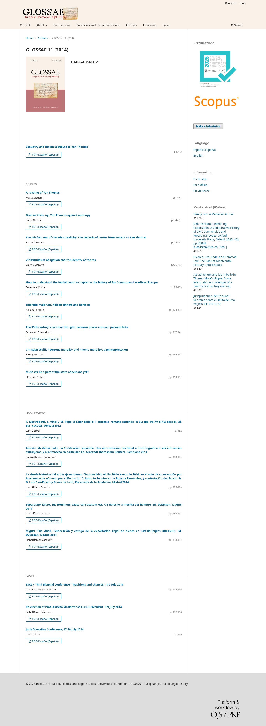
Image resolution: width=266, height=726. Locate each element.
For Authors (200, 185)
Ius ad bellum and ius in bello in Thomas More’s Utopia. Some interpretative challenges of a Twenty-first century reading (214, 280)
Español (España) (204, 150)
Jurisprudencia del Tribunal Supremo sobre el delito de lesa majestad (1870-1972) (214, 300)
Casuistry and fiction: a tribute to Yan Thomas (57, 147)
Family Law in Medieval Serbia (213, 214)
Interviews (150, 25)
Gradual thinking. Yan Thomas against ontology (58, 215)
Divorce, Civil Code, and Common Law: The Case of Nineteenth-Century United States (215, 261)
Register (230, 3)
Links (166, 25)
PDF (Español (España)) (45, 154)
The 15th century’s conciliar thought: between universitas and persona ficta (77, 327)
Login (242, 3)
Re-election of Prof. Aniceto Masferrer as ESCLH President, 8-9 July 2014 (74, 607)
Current (25, 25)
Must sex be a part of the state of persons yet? (57, 372)
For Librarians (201, 190)
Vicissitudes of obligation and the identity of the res (61, 260)
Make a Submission (208, 126)
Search (238, 25)
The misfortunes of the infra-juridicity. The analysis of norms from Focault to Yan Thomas (86, 237)
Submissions (62, 25)
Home (29, 38)
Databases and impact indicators (97, 25)
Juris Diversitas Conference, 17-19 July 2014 (55, 629)
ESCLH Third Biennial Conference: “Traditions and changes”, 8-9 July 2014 (74, 584)
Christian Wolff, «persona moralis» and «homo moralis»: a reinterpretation (77, 349)
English (198, 155)
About (40, 25)
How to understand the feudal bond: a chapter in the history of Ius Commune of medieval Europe (92, 282)
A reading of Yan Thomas (43, 192)
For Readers (200, 179)
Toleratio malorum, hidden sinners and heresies (58, 305)
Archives (131, 25)
